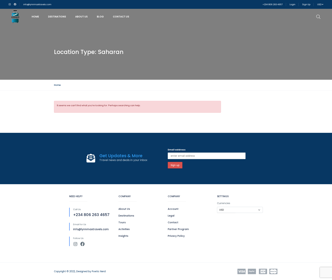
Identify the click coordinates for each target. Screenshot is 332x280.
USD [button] (319, 4)
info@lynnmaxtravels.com (37, 4)
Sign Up (306, 4)
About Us (81, 16)
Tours (122, 222)
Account (173, 209)
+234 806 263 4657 (272, 4)
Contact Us (121, 16)
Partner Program (178, 229)
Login (292, 4)
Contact (173, 222)
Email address (177, 149)
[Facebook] (82, 244)
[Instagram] (75, 244)
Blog (100, 16)
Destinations (57, 16)
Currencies (223, 203)
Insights (123, 236)
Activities (124, 229)
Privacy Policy (176, 236)
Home (35, 16)
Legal (171, 215)
